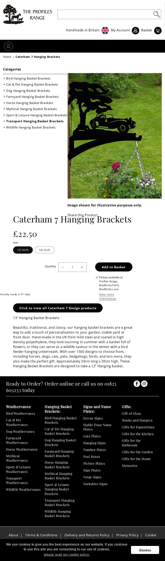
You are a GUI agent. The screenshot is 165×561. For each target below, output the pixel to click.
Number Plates (94, 450)
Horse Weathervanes (22, 449)
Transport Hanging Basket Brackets (35, 121)
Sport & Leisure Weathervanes (18, 469)
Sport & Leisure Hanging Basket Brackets (36, 115)
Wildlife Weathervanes (23, 489)
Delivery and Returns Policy (87, 535)
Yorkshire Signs (95, 484)
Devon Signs (93, 418)
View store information (108, 297)
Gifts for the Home (136, 459)
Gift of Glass (131, 413)
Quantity (50, 266)
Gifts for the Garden (137, 452)
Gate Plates (92, 436)
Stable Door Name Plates (97, 427)
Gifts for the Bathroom (131, 442)
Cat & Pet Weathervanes (17, 422)
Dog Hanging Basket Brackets (28, 91)
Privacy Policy (127, 535)
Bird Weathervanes (20, 413)
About (14, 535)
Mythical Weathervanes (17, 458)
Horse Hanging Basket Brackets (29, 103)
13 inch (23, 250)
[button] (8, 46)
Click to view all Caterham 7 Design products (57, 308)
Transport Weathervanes (17, 480)
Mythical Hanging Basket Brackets (31, 109)
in (137, 383)
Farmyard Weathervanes (17, 440)
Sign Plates (92, 470)
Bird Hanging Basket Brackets (28, 78)
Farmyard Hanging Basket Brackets (32, 97)
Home (7, 57)
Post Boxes (91, 456)
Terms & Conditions (41, 535)
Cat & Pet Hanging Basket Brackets (32, 84)
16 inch (44, 250)
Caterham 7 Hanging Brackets (37, 57)
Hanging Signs (94, 443)
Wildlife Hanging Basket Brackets (31, 127)
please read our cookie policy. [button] (67, 554)
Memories (129, 465)
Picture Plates (94, 463)
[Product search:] (156, 14)
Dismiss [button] (145, 550)
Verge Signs (92, 477)
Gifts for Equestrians (138, 427)
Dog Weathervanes (20, 431)
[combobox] (109, 14)
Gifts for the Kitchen (138, 434)
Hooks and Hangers (137, 420)
